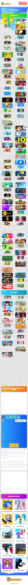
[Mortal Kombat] (7, 168)
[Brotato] (7, 43)
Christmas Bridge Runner (20, 511)
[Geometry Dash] (20, 111)
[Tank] (7, 252)
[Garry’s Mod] (20, 105)
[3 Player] (7, 22)
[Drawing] (7, 311)
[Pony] (20, 332)
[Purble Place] (7, 337)
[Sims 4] (7, 345)
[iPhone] (20, 147)
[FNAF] (7, 102)
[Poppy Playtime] (20, 192)
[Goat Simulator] (20, 117)
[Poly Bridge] (7, 190)
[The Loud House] (7, 271)
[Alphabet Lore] (20, 28)
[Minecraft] (7, 162)
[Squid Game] (7, 237)
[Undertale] (7, 282)
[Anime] (7, 298)
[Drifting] (7, 83)
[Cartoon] (20, 51)
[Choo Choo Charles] (7, 60)
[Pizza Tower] (20, 179)
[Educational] (20, 311)
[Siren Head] (20, 224)
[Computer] (7, 73)
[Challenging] (7, 56)
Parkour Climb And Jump (7, 541)
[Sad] (7, 215)
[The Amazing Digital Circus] (20, 258)
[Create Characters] (7, 305)
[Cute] (20, 305)
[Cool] (20, 73)
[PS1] (7, 196)
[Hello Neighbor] (7, 134)
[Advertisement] (14, 372)
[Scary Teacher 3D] (20, 220)
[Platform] (20, 186)
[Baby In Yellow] (20, 34)
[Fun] (7, 107)
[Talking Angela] (20, 343)
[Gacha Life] (7, 322)
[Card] (7, 49)
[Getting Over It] (7, 117)
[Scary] (7, 220)
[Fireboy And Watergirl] (20, 96)
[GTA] (7, 124)
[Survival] (7, 249)
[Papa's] (20, 328)
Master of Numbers (20, 541)
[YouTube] (7, 288)
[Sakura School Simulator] (20, 337)
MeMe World (7, 526)
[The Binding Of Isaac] (20, 266)
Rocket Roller (21, 555)
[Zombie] (20, 286)
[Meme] (20, 158)
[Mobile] (20, 164)
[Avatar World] (20, 298)
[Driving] (20, 85)
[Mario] (20, 152)
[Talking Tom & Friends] (20, 247)
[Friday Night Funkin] (20, 102)
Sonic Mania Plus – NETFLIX (8, 511)
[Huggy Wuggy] (7, 139)
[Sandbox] (20, 213)
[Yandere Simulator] (7, 356)
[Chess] (20, 55)
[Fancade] (7, 94)
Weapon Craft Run (7, 570)
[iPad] (7, 147)
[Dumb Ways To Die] (7, 88)
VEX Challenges (20, 570)
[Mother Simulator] (7, 326)
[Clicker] (20, 68)
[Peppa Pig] (7, 333)
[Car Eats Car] (20, 45)
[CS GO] (7, 77)
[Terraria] (7, 260)
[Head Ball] (20, 130)
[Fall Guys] (20, 88)
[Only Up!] (7, 179)
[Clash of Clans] (20, 60)
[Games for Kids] (20, 322)
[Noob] (20, 175)
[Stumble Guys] (7, 243)
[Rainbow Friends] (7, 203)
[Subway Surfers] (20, 243)
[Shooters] (7, 224)
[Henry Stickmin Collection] (20, 135)
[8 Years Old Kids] (7, 26)
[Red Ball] (20, 203)
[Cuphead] (20, 79)
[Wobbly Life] (20, 281)
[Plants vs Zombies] (7, 186)
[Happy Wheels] (7, 128)
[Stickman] (20, 235)
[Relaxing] (7, 209)
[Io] (20, 141)
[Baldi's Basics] (7, 38)
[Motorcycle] (20, 168)
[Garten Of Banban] (7, 111)
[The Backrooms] (7, 264)
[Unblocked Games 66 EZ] (7, 277)
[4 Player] (20, 22)
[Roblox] (20, 209)
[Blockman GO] (20, 38)
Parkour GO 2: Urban (7, 555)
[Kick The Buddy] (7, 151)
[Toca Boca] (20, 350)
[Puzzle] (20, 198)
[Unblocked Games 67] (20, 277)
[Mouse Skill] (7, 175)
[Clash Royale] (7, 66)
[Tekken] (20, 254)
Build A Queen (20, 526)
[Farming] (7, 315)
